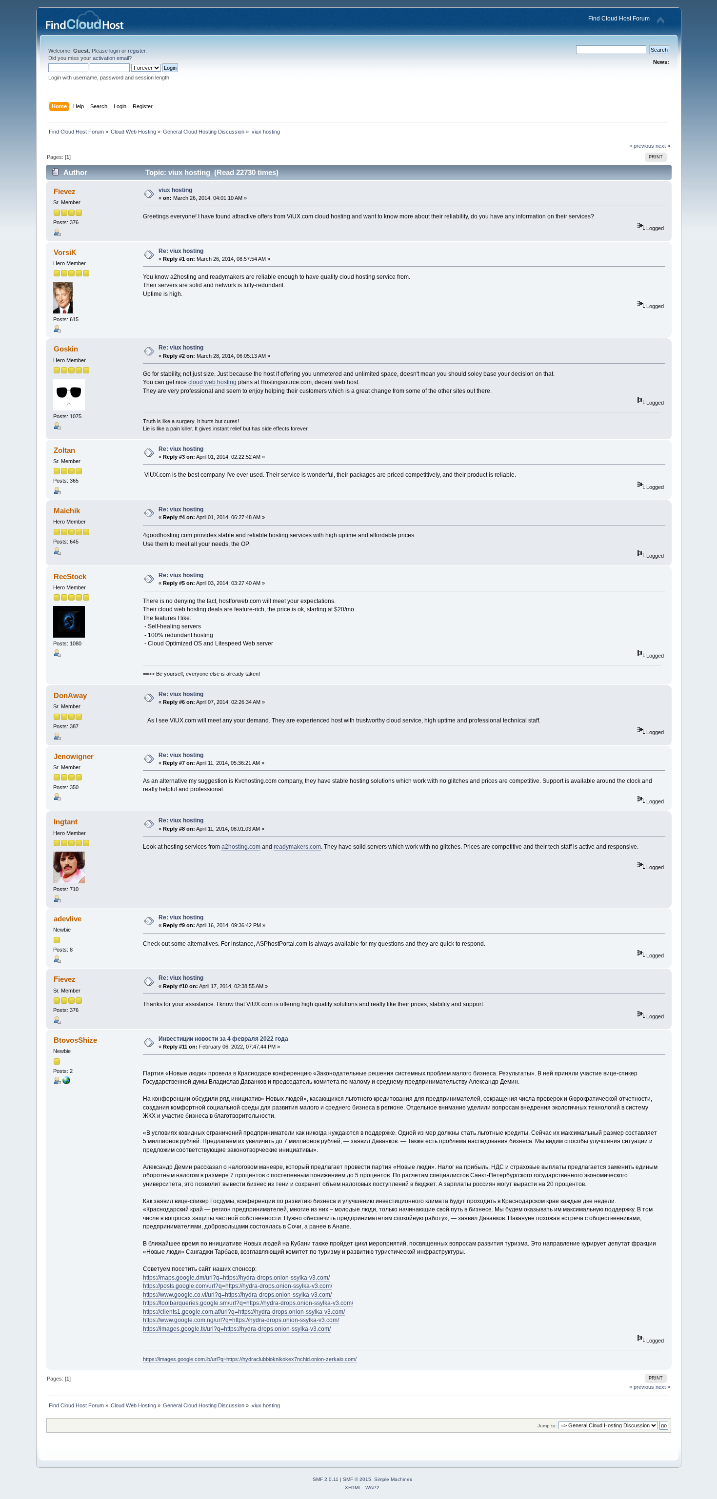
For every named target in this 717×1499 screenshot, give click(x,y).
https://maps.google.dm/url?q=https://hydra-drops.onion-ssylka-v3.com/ (236, 1277)
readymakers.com (297, 846)
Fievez (65, 191)
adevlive (67, 919)
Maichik (67, 510)
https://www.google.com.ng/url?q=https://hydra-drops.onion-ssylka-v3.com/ (241, 1320)
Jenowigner (74, 756)
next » (663, 146)
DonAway (70, 695)
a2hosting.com (240, 846)
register (136, 51)
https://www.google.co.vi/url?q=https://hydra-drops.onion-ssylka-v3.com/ (237, 1294)
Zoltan (64, 450)
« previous (641, 146)
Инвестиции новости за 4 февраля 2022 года (223, 1038)
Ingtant (66, 822)
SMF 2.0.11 (326, 1479)
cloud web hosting (212, 382)
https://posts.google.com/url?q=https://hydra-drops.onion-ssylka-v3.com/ (237, 1286)
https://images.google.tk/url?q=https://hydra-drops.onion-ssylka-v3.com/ (237, 1328)
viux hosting (175, 190)
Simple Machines (393, 1479)
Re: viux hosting (181, 251)
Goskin (66, 349)
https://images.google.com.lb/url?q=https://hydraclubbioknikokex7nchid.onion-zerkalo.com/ (250, 1359)
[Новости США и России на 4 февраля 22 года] (66, 1082)
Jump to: (547, 1425)
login (114, 51)
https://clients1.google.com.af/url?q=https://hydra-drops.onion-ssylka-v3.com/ (244, 1311)
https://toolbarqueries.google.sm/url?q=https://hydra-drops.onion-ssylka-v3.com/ (248, 1303)
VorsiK (65, 252)
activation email (111, 58)
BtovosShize (75, 1040)
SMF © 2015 (357, 1479)
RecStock (70, 576)
